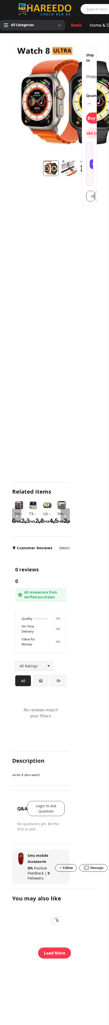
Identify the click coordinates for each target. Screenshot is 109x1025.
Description (69, 547)
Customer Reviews (34, 547)
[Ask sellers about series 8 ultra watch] (89, 164)
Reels (76, 25)
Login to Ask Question (46, 808)
